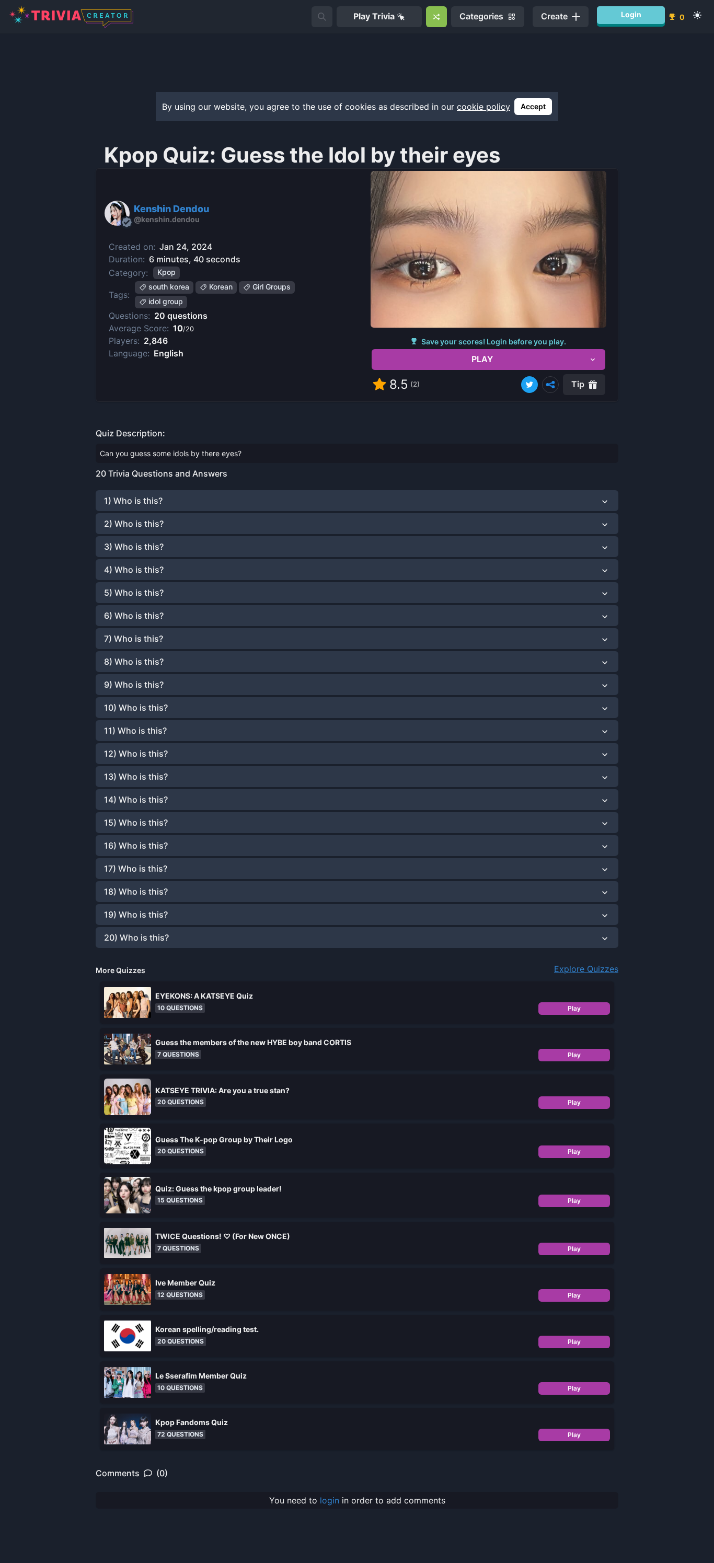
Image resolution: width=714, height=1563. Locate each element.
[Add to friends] (322, 16)
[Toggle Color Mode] (697, 15)
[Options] (550, 384)
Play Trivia (374, 16)
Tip (577, 384)
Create (554, 16)
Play (574, 1008)
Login (631, 14)
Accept (533, 106)
